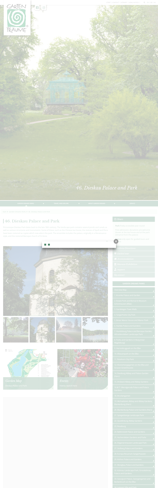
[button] (116, 241)
